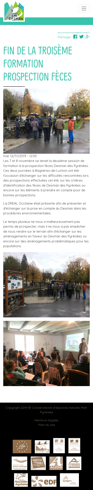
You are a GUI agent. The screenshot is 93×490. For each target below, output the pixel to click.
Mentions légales (46, 420)
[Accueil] (14, 10)
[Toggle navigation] (84, 8)
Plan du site (46, 425)
